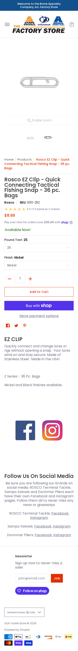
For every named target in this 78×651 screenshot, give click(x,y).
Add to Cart (39, 292)
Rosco (9, 202)
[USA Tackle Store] (39, 24)
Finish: (14, 257)
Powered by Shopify (17, 630)
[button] (71, 24)
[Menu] (7, 24)
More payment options (39, 316)
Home (9, 159)
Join (57, 578)
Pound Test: (16, 240)
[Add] (30, 278)
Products (24, 159)
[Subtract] (9, 278)
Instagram (39, 517)
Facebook (59, 513)
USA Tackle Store (15, 623)
